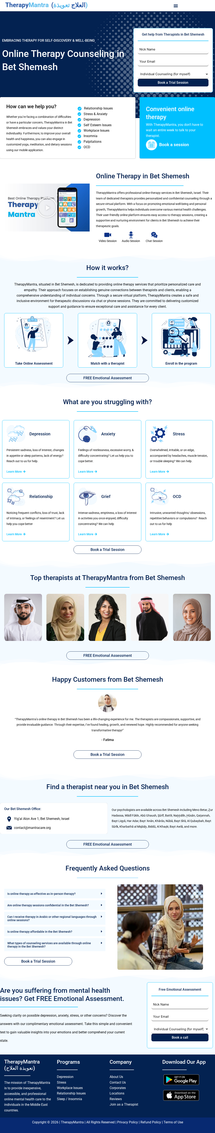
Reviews (116, 1099)
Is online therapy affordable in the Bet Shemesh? (39, 931)
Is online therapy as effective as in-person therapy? (41, 893)
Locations (117, 1093)
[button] (175, 5)
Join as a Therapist (124, 1104)
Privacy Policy (128, 1122)
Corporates (118, 1088)
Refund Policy (151, 1122)
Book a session (174, 144)
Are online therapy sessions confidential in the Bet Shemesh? (48, 905)
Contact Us (118, 1082)
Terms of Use (173, 1122)
